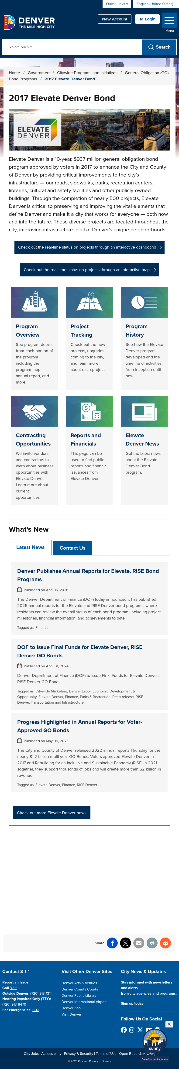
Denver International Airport (84, 1002)
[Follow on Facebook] (123, 1030)
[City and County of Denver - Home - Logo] (29, 22)
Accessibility (51, 1054)
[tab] (30, 547)
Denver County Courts (80, 989)
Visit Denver (71, 1014)
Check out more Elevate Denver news (51, 812)
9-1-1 (35, 1010)
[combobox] (156, 4)
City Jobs (31, 1054)
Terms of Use (106, 1054)
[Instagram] (131, 1030)
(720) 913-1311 (41, 993)
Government (39, 72)
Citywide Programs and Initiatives (87, 72)
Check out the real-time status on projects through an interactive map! (87, 269)
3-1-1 (13, 988)
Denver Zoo (71, 1008)
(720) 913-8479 (14, 1004)
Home (14, 72)
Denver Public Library (79, 996)
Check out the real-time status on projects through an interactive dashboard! (87, 247)
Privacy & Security (78, 1054)
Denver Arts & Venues (79, 983)
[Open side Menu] (169, 21)
